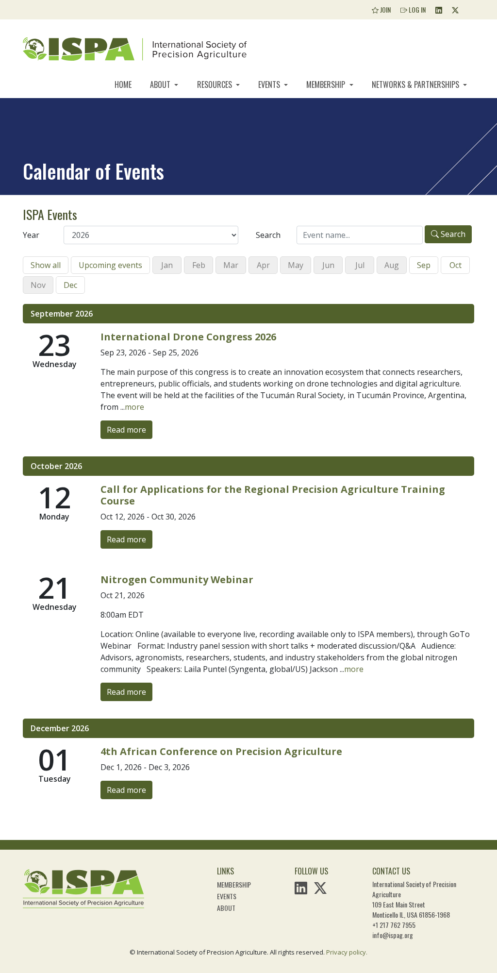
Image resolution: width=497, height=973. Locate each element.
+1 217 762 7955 (393, 925)
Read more (126, 429)
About (161, 84)
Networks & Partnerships (416, 84)
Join (385, 9)
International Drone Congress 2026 (188, 336)
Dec (70, 285)
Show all (46, 265)
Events (270, 84)
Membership (326, 84)
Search (268, 235)
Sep (424, 265)
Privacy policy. (346, 952)
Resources (215, 84)
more (134, 407)
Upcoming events (110, 265)
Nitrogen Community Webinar (176, 579)
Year (31, 235)
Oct (455, 265)
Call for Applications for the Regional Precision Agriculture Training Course (272, 495)
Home (123, 84)
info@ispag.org (392, 935)
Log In (416, 9)
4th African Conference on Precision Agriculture (221, 751)
